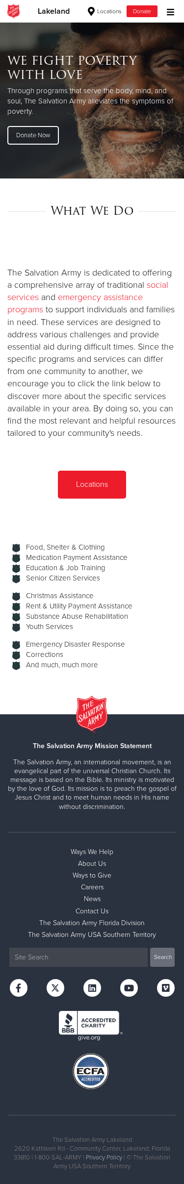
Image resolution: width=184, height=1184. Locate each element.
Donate (142, 11)
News (92, 899)
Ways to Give (92, 875)
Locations (109, 11)
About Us (92, 863)
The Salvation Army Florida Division (92, 923)
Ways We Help (92, 852)
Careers (92, 887)
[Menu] (168, 11)
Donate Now (33, 135)
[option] (92, 100)
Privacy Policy (104, 1157)
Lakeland (54, 11)
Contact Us (92, 911)
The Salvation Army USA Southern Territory (92, 935)
